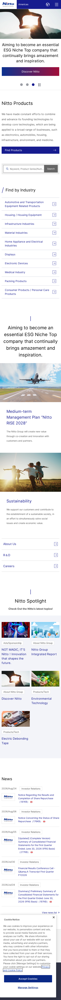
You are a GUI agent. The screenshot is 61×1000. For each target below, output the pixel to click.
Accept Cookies (28, 978)
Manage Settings (28, 987)
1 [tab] (21, 85)
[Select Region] (47, 4)
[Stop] (39, 85)
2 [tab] (27, 85)
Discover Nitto (31, 71)
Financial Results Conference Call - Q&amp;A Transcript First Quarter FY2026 (36, 871)
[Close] (53, 917)
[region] (28, 956)
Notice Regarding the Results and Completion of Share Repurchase (36, 798)
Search (51, 168)
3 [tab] (33, 85)
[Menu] (56, 4)
